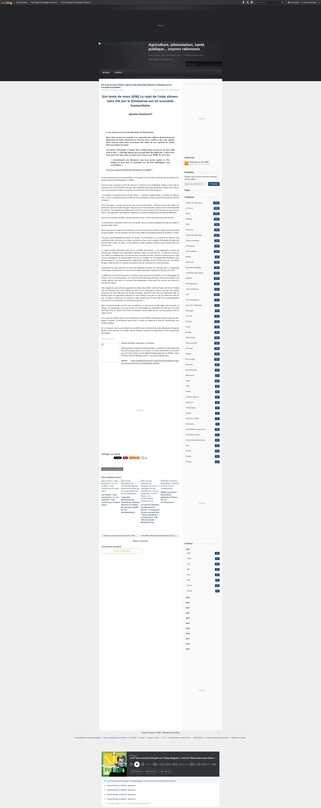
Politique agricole (192, 397)
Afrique (188, 257)
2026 (188, 549)
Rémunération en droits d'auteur (180, 738)
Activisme (189, 208)
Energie (188, 451)
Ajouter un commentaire (122, 551)
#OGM (177, 90)
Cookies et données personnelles (217, 738)
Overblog (175, 733)
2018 (188, 634)
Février (189, 585)
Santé (188, 381)
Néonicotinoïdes (191, 343)
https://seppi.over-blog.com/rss (199, 164)
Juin (188, 564)
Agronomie (189, 262)
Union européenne (192, 289)
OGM (188, 224)
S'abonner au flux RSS (199, 162)
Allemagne (189, 311)
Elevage (189, 321)
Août (188, 553)
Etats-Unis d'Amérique (194, 305)
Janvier (189, 591)
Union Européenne (192, 300)
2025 (188, 598)
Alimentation (190, 246)
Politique (189, 219)
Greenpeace (190, 424)
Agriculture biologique (193, 267)
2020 (188, 623)
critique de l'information (194, 203)
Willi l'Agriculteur (192, 284)
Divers (188, 213)
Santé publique (191, 251)
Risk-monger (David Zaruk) (195, 440)
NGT (187, 294)
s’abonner (138, 771)
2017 (188, 639)
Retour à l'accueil (140, 541)
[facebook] (243, 2)
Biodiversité (190, 375)
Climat (188, 327)
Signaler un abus (153, 738)
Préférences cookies (239, 738)
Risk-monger (190, 359)
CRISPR (189, 278)
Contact (118, 73)
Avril (188, 575)
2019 (188, 628)
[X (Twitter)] (247, 2)
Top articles (133, 738)
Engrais (188, 456)
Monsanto (189, 364)
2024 (188, 603)
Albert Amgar (190, 338)
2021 (188, 618)
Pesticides (189, 230)
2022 (188, 613)
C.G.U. (164, 738)
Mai (188, 569)
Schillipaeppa (190, 408)
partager (152, 771)
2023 (188, 608)
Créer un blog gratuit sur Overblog (114, 738)
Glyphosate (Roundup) (194, 235)
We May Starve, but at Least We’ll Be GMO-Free (141, 152)
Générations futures (193, 435)
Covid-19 (189, 316)
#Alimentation (165, 90)
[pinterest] (251, 2)
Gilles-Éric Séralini (192, 418)
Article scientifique (192, 240)
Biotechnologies (191, 370)
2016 (188, 644)
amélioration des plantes (194, 273)
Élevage (189, 462)
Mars (189, 580)
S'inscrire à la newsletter (112, 469)
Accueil (106, 73)
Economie (189, 348)
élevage (188, 332)
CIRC (188, 386)
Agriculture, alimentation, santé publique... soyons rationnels (176, 47)
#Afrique (171, 90)
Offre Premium (198, 738)
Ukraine (188, 413)
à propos (167, 771)
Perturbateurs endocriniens (195, 429)
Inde (187, 445)
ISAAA (188, 391)
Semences (189, 402)
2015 (188, 649)
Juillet (189, 558)
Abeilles (188, 354)
